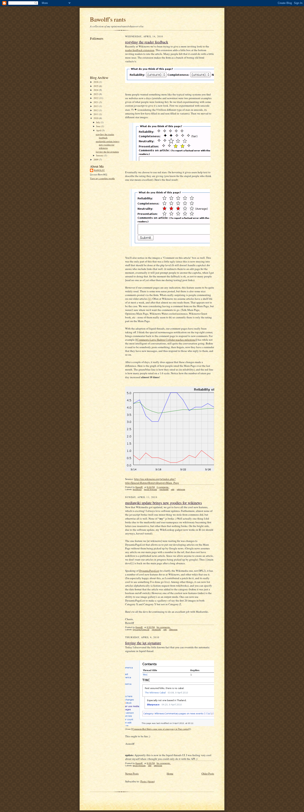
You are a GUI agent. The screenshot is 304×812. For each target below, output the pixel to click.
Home (170, 773)
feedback (137, 489)
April (99, 130)
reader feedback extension (139, 50)
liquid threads (150, 489)
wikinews (181, 489)
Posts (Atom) (147, 781)
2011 (96, 114)
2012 (96, 110)
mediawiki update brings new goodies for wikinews (107, 144)
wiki (172, 489)
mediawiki (164, 489)
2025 (96, 86)
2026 (96, 81)
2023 (96, 94)
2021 (96, 102)
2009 (96, 159)
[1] (149, 299)
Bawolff (99, 170)
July (98, 122)
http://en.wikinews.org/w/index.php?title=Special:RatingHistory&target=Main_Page (152, 481)
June (98, 126)
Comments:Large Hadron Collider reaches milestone (166, 340)
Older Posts (207, 773)
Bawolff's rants (108, 19)
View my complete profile (102, 178)
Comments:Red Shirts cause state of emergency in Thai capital (161, 729)
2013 (96, 106)
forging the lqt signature (107, 151)
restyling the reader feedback (105, 136)
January (100, 155)
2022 (96, 98)
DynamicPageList (149, 571)
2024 (96, 89)
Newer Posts (132, 773)
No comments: (164, 627)
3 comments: (163, 487)
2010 (96, 118)
